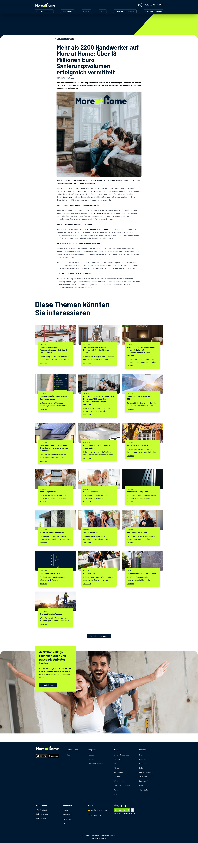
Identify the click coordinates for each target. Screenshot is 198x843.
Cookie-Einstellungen (99, 838)
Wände (116, 768)
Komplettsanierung (43, 11)
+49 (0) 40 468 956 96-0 (100, 810)
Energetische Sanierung (125, 11)
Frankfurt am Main (146, 772)
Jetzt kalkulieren (48, 685)
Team (69, 755)
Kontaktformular (97, 815)
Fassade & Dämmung (153, 11)
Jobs (69, 759)
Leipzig (142, 785)
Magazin (91, 755)
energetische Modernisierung (115, 265)
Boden (116, 763)
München (142, 763)
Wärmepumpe (119, 781)
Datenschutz (67, 814)
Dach (102, 11)
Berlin (141, 755)
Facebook (43, 810)
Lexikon (91, 759)
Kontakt (65, 810)
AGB (63, 823)
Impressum (66, 819)
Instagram (44, 814)
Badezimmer (67, 11)
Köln (141, 768)
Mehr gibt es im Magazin (99, 636)
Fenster (117, 777)
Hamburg (142, 759)
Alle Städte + (144, 790)
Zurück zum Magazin (65, 38)
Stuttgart (143, 777)
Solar (116, 794)
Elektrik (86, 11)
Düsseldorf (143, 781)
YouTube (43, 818)
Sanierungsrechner (95, 763)
